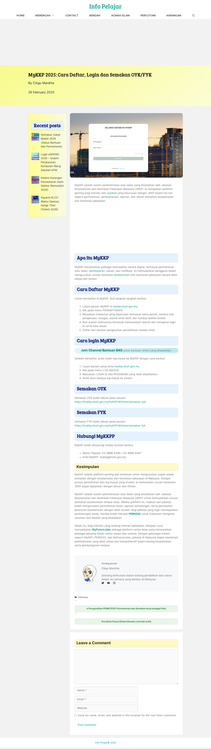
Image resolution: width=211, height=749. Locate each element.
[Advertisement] (105, 42)
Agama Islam (120, 15)
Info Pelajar (105, 6)
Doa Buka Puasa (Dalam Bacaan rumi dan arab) (126, 621)
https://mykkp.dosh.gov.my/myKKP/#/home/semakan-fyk (110, 425)
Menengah (43, 15)
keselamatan (122, 274)
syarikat (112, 193)
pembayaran (97, 270)
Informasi (83, 597)
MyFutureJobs (101, 529)
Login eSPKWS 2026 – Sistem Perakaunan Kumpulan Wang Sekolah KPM (51, 162)
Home (21, 15)
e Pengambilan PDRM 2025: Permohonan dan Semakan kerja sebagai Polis (126, 608)
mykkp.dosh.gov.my (125, 306)
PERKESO (135, 513)
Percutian (148, 15)
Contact (71, 15)
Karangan (174, 15)
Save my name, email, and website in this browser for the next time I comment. (127, 715)
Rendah (94, 15)
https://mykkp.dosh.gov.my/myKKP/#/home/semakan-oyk (110, 401)
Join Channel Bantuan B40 (101, 350)
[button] (193, 15)
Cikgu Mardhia (43, 83)
